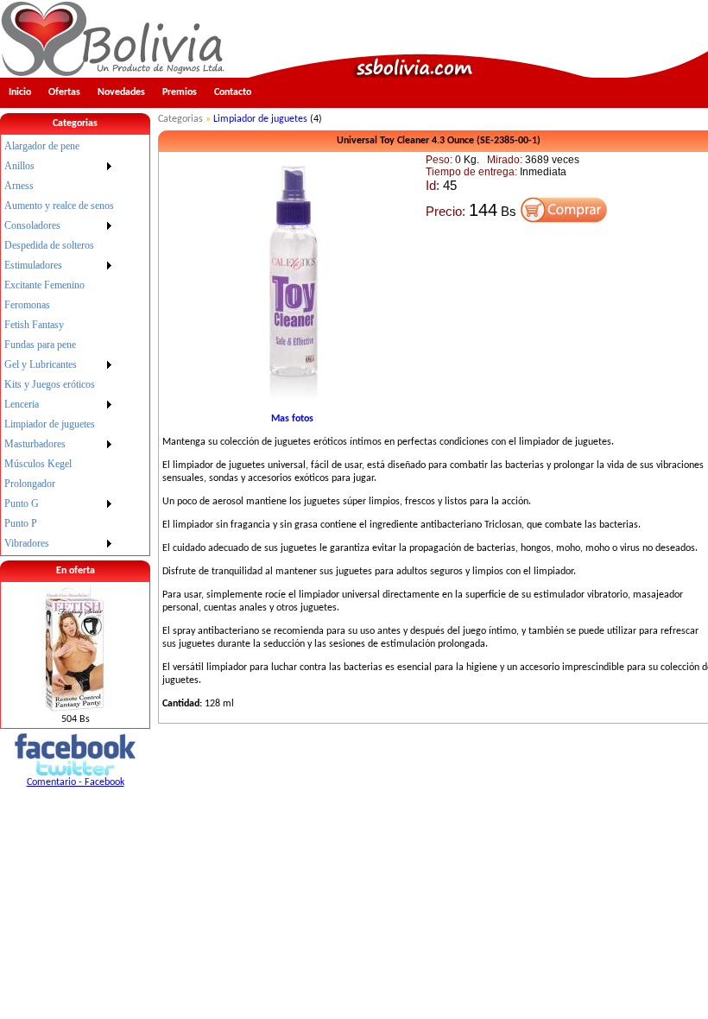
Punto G (21, 503)
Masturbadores (35, 444)
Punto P (20, 523)
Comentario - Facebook (75, 782)
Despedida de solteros (49, 245)
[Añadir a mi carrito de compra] (564, 219)
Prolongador (29, 484)
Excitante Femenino (44, 285)
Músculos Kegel (38, 464)
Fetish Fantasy (34, 325)
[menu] (59, 345)
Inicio (20, 92)
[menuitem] (59, 146)
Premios (179, 92)
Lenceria (21, 404)
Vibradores (26, 543)
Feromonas (27, 305)
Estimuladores (33, 265)
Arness (19, 186)
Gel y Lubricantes (40, 364)
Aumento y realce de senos (59, 205)
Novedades (121, 92)
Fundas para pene (40, 345)
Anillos (19, 166)
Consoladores (32, 225)
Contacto (232, 92)
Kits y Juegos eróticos (49, 384)
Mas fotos (292, 419)
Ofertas (64, 92)
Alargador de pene (41, 146)
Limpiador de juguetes (49, 424)
